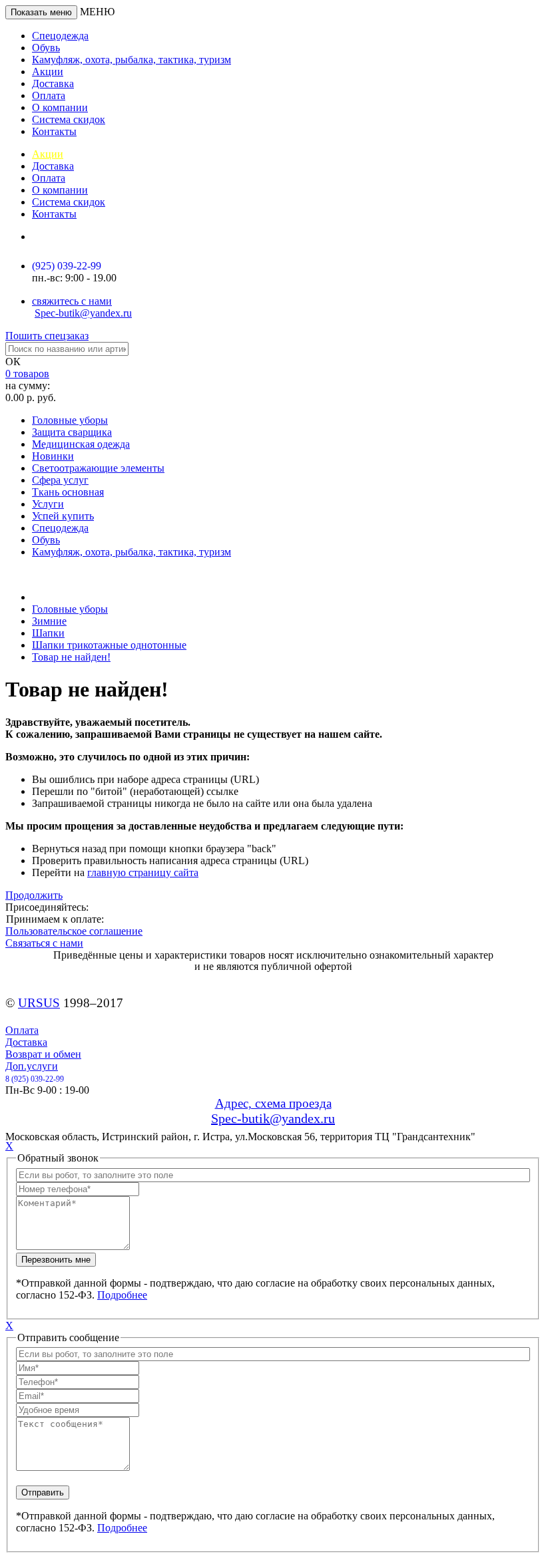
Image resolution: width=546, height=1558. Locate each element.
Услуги (48, 504)
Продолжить (34, 895)
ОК (13, 361)
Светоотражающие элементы (98, 468)
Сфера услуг (60, 480)
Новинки (53, 456)
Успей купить (63, 516)
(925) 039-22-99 (66, 265)
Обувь (46, 47)
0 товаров (27, 373)
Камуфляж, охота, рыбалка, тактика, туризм (131, 59)
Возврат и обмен (43, 1054)
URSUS (39, 1003)
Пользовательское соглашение (73, 931)
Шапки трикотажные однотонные (109, 645)
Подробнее (122, 1295)
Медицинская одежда (81, 444)
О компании (60, 107)
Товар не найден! (71, 657)
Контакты (54, 131)
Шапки (48, 633)
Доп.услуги (31, 1066)
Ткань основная (68, 492)
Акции (47, 71)
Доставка (53, 83)
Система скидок (68, 119)
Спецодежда (60, 35)
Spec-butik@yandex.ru (83, 313)
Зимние (49, 621)
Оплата (48, 95)
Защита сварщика (72, 432)
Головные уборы (70, 420)
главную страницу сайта (142, 872)
